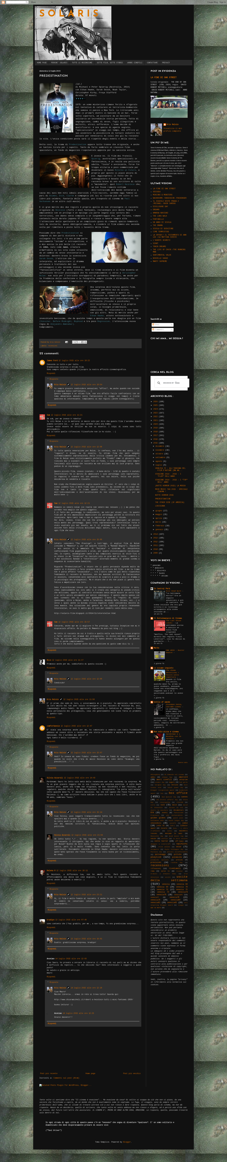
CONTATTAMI (152, 62)
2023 (156, 413)
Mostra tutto (183, 762)
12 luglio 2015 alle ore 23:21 (86, 895)
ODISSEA (156, 192)
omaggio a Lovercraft (160, 844)
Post (157, 325)
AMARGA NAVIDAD (160, 213)
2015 (156, 443)
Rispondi (51, 373)
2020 (156, 424)
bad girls (183, 782)
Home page (90, 1073)
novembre (160, 450)
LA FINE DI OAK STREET (164, 77)
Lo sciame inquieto (163, 668)
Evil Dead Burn (174, 591)
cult (163, 805)
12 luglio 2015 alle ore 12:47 (76, 726)
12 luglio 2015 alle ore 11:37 (67, 660)
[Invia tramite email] (73, 342)
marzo (159, 522)
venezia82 (172, 903)
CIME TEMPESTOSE (161, 232)
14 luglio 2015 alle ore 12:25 (78, 1013)
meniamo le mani (173, 833)
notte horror (161, 841)
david (174, 805)
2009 (156, 553)
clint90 (180, 802)
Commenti (159, 330)
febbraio (160, 526)
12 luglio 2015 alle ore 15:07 (86, 753)
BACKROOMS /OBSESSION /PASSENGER (169, 198)
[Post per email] (66, 342)
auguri (172, 782)
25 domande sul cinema (174, 774)
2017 (156, 435)
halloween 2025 (157, 820)
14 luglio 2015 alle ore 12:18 (86, 988)
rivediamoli (175, 868)
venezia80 (175, 900)
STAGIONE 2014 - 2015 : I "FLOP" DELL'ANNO (168, 475)
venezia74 (183, 892)
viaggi (181, 905)
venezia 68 (182, 884)
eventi (165, 813)
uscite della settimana (169, 878)
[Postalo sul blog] (76, 342)
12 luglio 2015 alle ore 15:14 (86, 812)
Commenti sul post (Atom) (66, 1078)
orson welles (164, 847)
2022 (156, 417)
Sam (48, 415)
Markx (156, 648)
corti (153, 805)
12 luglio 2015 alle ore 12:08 (86, 447)
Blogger (127, 1142)
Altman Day (167, 777)
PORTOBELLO (158, 219)
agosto (159, 461)
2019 (156, 428)
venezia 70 (182, 887)
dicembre (160, 446)
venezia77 (155, 897)
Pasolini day (156, 852)
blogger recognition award (162, 790)
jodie (185, 823)
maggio (159, 514)
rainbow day (177, 862)
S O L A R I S (68, 14)
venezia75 (161, 895)
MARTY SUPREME (160, 261)
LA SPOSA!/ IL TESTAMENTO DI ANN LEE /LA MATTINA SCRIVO (169, 236)
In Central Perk (162, 589)
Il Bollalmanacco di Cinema (168, 618)
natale (153, 838)
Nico (49, 660)
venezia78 (174, 897)
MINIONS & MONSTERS (162, 195)
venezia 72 (182, 890)
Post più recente (48, 1073)
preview (179, 860)
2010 (156, 549)
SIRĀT (155, 243)
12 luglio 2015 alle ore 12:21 (74, 503)
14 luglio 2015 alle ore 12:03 (71, 959)
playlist (156, 857)
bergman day (160, 785)
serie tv (165, 871)
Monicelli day (157, 836)
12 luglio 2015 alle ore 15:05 (86, 540)
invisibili (156, 823)
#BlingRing (155, 774)
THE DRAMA (158, 225)
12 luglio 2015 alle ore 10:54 (86, 385)
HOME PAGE (42, 62)
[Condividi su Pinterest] (85, 342)
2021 (156, 420)
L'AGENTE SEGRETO (161, 240)
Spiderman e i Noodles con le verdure (173, 736)
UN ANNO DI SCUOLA (162, 222)
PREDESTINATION (162, 499)
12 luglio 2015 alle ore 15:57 (74, 622)
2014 (156, 534)
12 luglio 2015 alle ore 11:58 (79, 699)
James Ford (52, 361)
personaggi (160, 854)
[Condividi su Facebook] (82, 342)
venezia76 (178, 895)
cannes (184, 797)
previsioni (156, 862)
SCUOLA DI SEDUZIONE (163, 229)
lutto (169, 831)
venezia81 (155, 903)
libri (172, 826)
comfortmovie (53, 726)
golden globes (158, 818)
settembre (161, 457)
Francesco (155, 815)
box (162, 793)
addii (153, 777)
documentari (178, 810)
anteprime (183, 780)
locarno (164, 828)
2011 (156, 545)
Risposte (54, 379)
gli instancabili (174, 815)
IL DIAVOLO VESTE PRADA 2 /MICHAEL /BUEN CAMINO (166, 202)
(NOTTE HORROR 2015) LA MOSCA (170, 486)
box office (178, 793)
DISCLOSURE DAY (160, 207)
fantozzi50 (178, 813)
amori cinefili (164, 780)
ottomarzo (155, 849)
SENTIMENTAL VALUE (162, 255)
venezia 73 (163, 892)
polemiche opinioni (160, 860)
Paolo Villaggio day (174, 849)
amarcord (183, 777)
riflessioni (156, 868)
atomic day (159, 782)
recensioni (52, 346)
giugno (159, 511)
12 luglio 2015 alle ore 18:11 (72, 871)
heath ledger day (176, 820)
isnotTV (173, 823)
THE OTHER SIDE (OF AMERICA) (169, 502)
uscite (167, 877)
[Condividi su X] (79, 342)
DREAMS (156, 210)
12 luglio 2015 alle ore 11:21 (66, 415)
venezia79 (155, 900)
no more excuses (180, 838)
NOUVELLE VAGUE (160, 258)
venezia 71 (162, 890)
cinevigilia (165, 802)
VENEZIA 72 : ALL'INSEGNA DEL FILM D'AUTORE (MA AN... (170, 469)
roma (152, 871)
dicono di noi (176, 807)
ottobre (160, 454)
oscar (178, 847)
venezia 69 (162, 887)
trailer (179, 871)
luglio (159, 465)
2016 (156, 439)
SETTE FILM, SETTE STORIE (110, 62)
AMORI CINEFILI (134, 62)
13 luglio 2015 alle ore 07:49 (71, 920)
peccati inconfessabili (177, 852)
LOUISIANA (160, 506)
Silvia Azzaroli (55, 778)
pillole (177, 854)
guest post (178, 818)
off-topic (179, 841)
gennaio (160, 530)
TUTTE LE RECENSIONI (82, 62)
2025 (156, 405)
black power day (175, 787)
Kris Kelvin (60, 385)
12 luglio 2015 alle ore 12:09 (86, 679)
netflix (164, 838)
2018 (156, 432)
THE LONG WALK (160, 216)
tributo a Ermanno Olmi (163, 874)
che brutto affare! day (167, 800)
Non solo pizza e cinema (166, 732)
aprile (159, 518)
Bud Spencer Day (169, 797)
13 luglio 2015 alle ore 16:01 (86, 939)
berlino (175, 785)
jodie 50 (160, 826)
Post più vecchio (132, 1073)
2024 (156, 409)
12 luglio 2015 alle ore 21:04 (87, 835)
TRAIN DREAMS (159, 247)
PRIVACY (166, 62)
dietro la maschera (159, 810)
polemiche (177, 857)
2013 (156, 538)
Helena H (51, 871)
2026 (156, 402)
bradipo (50, 920)
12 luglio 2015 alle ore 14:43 (79, 778)
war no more (156, 908)
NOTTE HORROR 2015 (164, 495)
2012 (156, 542)
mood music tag (176, 836)
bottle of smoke (162, 702)
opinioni (182, 844)
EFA (152, 813)
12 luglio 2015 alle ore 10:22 (74, 361)
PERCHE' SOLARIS (59, 62)
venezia (166, 884)
